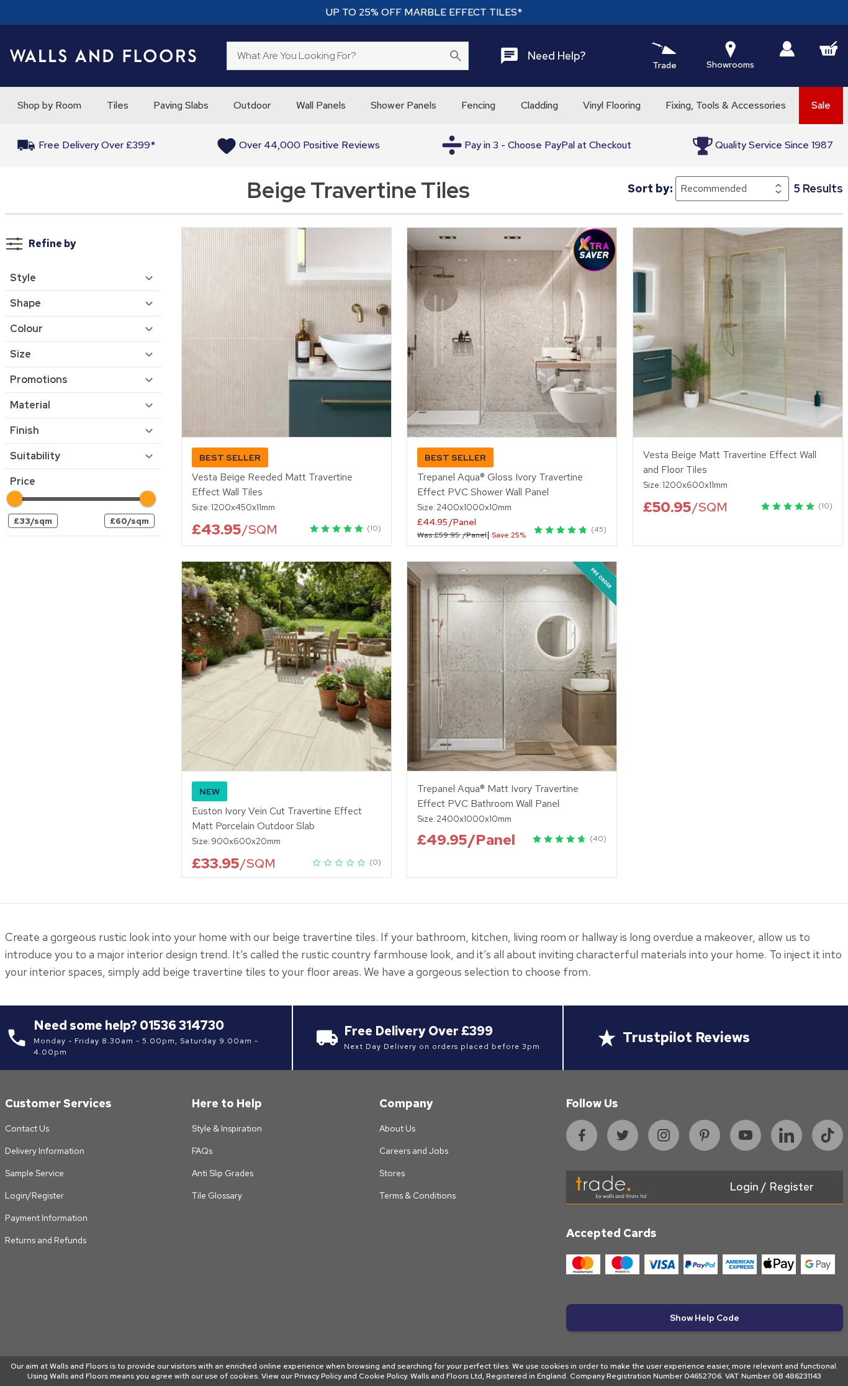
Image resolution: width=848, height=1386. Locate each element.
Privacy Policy (317, 1376)
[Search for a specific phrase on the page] (455, 55)
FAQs (202, 1150)
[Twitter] (622, 1135)
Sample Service (34, 1173)
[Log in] (787, 48)
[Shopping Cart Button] (828, 48)
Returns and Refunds (45, 1240)
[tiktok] (827, 1135)
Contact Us (27, 1128)
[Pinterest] (704, 1135)
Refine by (52, 243)
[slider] (14, 498)
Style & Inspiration (227, 1128)
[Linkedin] (786, 1135)
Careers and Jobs (413, 1150)
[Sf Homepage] (103, 55)
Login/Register (34, 1195)
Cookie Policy (383, 1376)
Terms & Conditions (417, 1195)
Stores (392, 1173)
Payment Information (46, 1217)
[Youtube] (745, 1135)
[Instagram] (663, 1135)
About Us (397, 1128)
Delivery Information (44, 1150)
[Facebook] (581, 1135)
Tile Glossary (217, 1195)
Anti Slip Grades (222, 1173)
